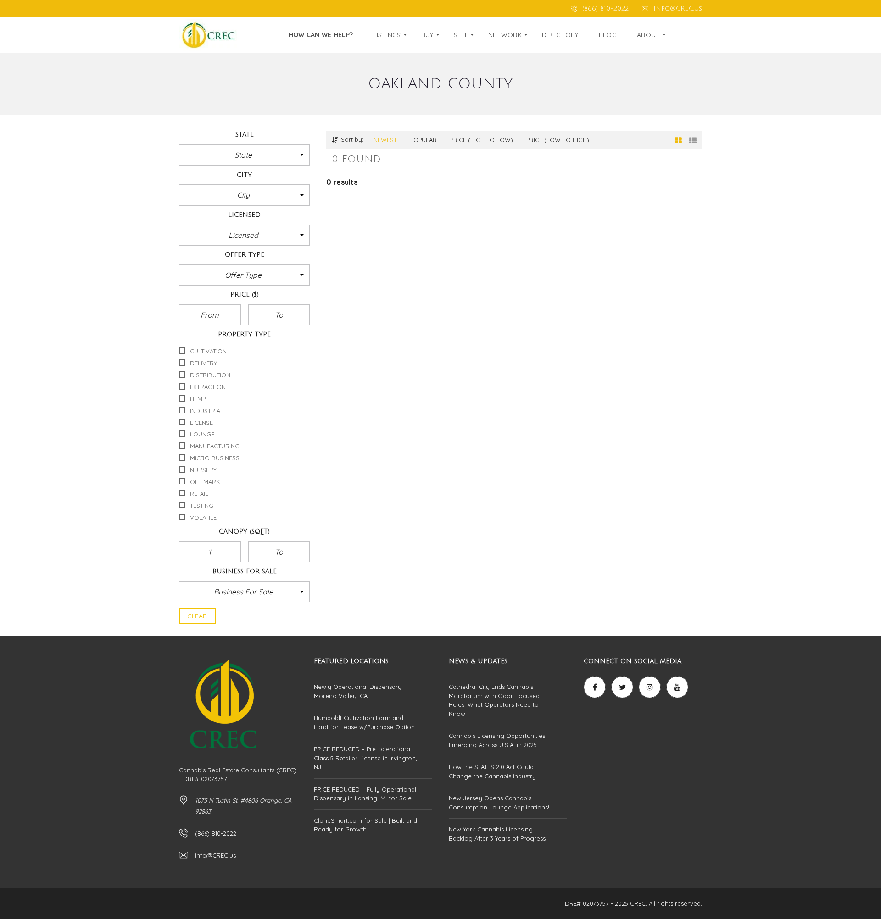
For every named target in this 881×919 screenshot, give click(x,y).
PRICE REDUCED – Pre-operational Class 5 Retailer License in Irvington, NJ (365, 757)
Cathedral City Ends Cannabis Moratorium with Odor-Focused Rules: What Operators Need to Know (494, 700)
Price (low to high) (557, 139)
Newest (385, 139)
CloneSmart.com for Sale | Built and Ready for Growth (365, 825)
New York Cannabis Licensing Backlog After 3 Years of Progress (497, 833)
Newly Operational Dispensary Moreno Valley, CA (357, 691)
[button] (244, 154)
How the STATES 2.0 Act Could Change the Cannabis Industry (492, 771)
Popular (423, 139)
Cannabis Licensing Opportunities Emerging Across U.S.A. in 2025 (497, 740)
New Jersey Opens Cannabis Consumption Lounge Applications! (499, 802)
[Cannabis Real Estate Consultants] (208, 35)
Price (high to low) (481, 139)
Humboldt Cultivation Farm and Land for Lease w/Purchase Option (364, 722)
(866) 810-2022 (604, 8)
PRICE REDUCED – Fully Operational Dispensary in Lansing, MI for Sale (365, 794)
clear (197, 616)
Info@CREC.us (676, 8)
